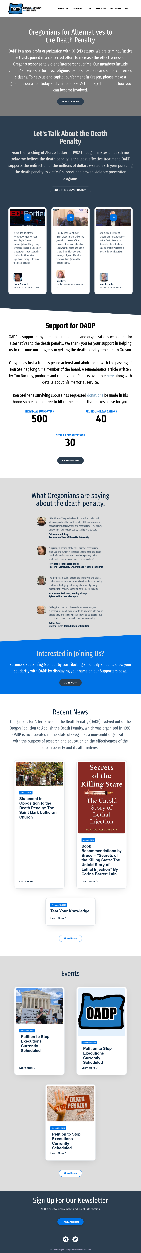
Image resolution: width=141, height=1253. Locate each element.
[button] (27, 217)
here (110, 375)
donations (95, 395)
